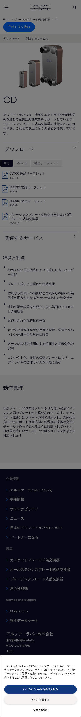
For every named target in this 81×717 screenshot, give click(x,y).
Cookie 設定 (40, 710)
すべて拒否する (40, 699)
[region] (40, 686)
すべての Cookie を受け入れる (40, 689)
